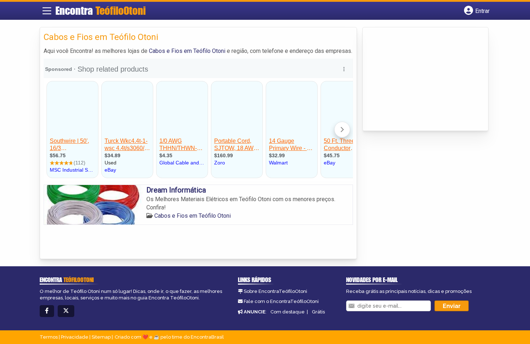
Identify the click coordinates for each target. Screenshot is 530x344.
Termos (49, 337)
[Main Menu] (47, 11)
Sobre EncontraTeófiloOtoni (275, 291)
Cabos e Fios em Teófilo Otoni (187, 50)
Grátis (318, 311)
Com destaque (287, 311)
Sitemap (101, 337)
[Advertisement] (420, 80)
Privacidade (74, 337)
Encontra (101, 10)
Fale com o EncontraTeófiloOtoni (281, 301)
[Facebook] (47, 311)
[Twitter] (66, 311)
